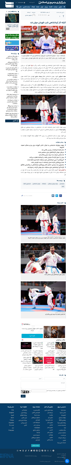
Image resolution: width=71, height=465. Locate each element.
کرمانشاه (28, 12)
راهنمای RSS (62, 420)
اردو (13, 428)
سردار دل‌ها (37, 415)
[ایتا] (37, 450)
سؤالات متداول (62, 418)
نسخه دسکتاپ (35, 445)
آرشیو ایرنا (63, 415)
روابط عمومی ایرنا (61, 423)
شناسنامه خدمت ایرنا (62, 426)
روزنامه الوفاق (23, 415)
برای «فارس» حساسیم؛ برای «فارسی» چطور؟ (12, 25)
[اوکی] (23, 450)
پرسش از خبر (37, 425)
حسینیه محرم (36, 435)
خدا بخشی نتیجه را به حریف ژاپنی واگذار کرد (51, 155)
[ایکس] (51, 450)
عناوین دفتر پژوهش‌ (50, 434)
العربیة (12, 415)
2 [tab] (10, 11)
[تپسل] (22, 324)
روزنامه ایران (24, 413)
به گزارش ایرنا (62, 170)
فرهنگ (33, 7)
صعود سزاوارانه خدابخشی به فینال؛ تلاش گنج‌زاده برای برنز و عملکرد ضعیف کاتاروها (42, 146)
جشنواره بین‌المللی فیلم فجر (35, 419)
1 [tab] (12, 11)
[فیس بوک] (28, 450)
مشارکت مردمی (62, 433)
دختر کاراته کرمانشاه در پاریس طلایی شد (53, 150)
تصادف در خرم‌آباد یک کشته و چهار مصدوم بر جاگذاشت (12, 101)
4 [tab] (6, 11)
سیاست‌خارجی (26, 7)
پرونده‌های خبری (49, 410)
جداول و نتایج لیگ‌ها (36, 431)
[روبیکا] (48, 450)
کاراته (63, 186)
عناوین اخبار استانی (50, 424)
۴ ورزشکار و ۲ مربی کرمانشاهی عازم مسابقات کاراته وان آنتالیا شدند (45, 160)
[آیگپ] (39, 450)
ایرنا (52, 2)
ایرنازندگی (24, 410)
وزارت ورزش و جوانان (53, 184)
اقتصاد (50, 7)
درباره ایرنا (63, 410)
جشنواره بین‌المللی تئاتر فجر (35, 439)
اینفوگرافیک (37, 428)
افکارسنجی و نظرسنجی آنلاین (36, 411)
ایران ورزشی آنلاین (24, 424)
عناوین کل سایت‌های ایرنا (49, 419)
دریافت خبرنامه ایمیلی (62, 439)
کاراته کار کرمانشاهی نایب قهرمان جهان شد (48, 22)
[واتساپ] (17, 450)
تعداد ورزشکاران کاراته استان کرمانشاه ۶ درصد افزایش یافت (47, 162)
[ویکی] (20, 450)
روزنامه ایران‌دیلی (23, 420)
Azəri (12, 418)
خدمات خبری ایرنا (61, 443)
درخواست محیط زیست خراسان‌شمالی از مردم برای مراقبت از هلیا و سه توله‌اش (11, 89)
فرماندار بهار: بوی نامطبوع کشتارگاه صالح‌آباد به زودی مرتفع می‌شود (11, 115)
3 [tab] (8, 11)
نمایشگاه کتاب (36, 423)
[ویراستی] (31, 450)
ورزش (46, 7)
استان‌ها (33, 12)
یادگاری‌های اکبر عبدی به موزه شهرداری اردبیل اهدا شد (11, 69)
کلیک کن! (32, 336)
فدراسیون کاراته (27, 184)
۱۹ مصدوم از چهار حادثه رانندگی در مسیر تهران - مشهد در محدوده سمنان (11, 96)
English (11, 413)
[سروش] (34, 450)
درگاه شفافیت (62, 430)
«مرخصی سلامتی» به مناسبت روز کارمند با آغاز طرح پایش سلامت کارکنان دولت (11, 82)
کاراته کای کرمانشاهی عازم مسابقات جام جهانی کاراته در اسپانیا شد (45, 167)
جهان (42, 7)
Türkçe (12, 420)
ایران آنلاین (24, 418)
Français (11, 430)
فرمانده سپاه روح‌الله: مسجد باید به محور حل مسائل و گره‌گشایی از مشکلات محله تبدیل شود (11, 108)
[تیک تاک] (26, 450)
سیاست (55, 7)
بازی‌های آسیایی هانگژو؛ (60, 313)
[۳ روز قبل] (12, 18)
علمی (20, 7)
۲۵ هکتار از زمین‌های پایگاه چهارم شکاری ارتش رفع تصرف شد (11, 63)
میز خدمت (63, 435)
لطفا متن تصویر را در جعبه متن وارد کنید (56, 390)
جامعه (37, 7)
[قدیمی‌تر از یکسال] (43, 220)
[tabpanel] (12, 22)
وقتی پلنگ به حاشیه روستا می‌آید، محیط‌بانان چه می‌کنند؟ (11, 58)
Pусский (11, 425)
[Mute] (48, 337)
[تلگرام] (53, 450)
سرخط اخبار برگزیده (50, 414)
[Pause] (45, 337)
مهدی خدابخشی (36, 184)
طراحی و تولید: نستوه (61, 458)
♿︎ (67, 460)
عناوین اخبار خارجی (50, 429)
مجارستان (62, 184)
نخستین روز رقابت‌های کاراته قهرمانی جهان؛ (56, 236)
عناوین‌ (60, 7)
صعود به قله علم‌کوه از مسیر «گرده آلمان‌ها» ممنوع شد (12, 75)
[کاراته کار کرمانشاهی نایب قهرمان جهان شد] (43, 40)
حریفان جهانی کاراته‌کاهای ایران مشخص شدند (51, 152)
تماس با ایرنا (63, 413)
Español (11, 423)
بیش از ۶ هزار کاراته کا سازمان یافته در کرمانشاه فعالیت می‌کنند (46, 157)
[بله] (42, 450)
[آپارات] (45, 450)
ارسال (23, 396)
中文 (12, 410)
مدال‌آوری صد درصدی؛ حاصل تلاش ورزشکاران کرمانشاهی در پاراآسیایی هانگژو (42, 165)
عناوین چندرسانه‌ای (50, 438)
